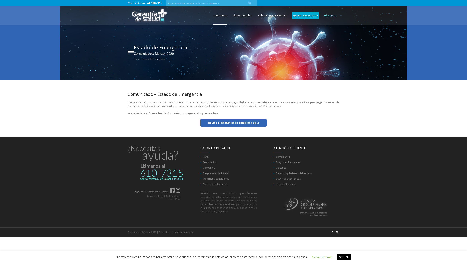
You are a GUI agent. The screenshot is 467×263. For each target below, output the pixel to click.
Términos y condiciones (216, 178)
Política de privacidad (215, 184)
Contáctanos (283, 156)
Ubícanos (281, 167)
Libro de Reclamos (286, 184)
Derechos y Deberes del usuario (294, 173)
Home (137, 59)
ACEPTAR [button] (344, 257)
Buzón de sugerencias (288, 178)
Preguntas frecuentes (288, 162)
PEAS (206, 156)
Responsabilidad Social (216, 173)
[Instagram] (337, 232)
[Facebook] (332, 232)
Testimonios (210, 162)
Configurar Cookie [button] (322, 257)
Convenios (209, 167)
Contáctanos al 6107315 (145, 3)
